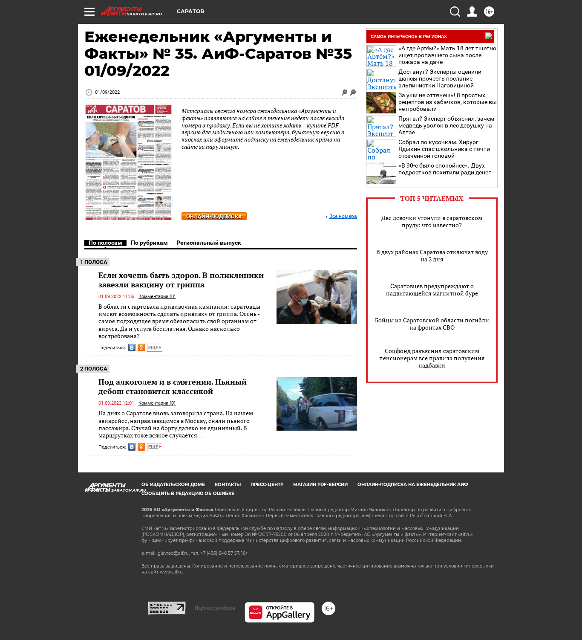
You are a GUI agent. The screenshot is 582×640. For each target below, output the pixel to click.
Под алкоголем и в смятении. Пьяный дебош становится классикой (172, 386)
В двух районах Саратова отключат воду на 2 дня (432, 255)
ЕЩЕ (153, 347)
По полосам (105, 242)
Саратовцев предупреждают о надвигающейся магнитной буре (432, 289)
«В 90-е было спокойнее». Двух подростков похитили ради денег (444, 169)
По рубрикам (149, 242)
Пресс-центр (267, 484)
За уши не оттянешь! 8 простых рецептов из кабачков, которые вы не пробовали (447, 102)
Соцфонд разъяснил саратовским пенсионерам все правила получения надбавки (431, 358)
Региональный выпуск (208, 242)
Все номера (343, 216)
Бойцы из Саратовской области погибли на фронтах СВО (432, 323)
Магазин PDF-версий (320, 484)
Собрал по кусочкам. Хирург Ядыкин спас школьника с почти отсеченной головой (444, 149)
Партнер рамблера (215, 608)
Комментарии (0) (157, 296)
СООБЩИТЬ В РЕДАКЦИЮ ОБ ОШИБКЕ (187, 493)
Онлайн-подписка (214, 216)
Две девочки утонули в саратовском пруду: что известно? (431, 221)
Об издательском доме (173, 484)
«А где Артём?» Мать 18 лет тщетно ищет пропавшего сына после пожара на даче (447, 55)
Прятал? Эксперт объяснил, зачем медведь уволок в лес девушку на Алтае (446, 125)
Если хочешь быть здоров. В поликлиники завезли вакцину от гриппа (181, 280)
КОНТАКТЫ (228, 484)
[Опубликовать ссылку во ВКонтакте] (131, 347)
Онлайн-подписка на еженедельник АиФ (412, 484)
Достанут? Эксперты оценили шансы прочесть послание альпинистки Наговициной (439, 78)
